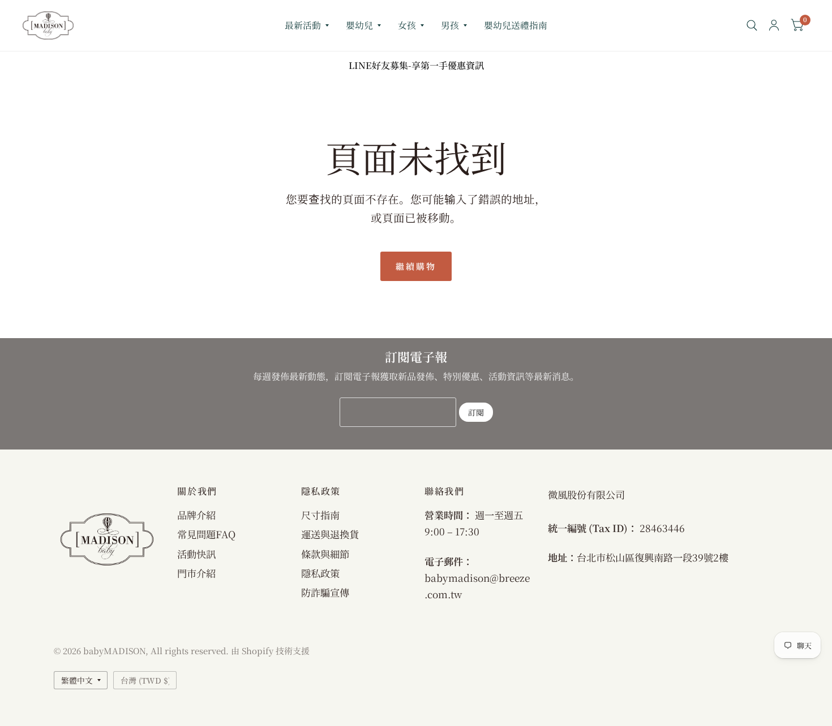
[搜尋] (752, 25)
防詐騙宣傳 (325, 592)
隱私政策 (320, 573)
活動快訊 (196, 554)
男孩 (450, 25)
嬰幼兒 (359, 25)
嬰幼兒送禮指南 (515, 25)
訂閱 (476, 412)
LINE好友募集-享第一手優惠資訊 (416, 65)
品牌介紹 (196, 515)
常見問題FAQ (206, 534)
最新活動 (303, 25)
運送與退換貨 (330, 534)
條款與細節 (325, 554)
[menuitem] (306, 25)
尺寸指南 (320, 515)
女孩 (407, 25)
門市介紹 (196, 573)
